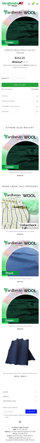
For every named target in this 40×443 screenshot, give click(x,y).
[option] (20, 27)
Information (9, 401)
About (6, 396)
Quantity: (5, 78)
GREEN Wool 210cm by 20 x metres (20, 172)
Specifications (8, 101)
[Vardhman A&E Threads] (13, 4)
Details (5, 96)
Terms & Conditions (25, 415)
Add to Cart (20, 85)
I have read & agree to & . (20, 416)
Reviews (5, 111)
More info (25, 62)
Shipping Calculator (11, 106)
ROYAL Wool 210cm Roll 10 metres (20, 278)
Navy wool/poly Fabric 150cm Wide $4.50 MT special (20, 373)
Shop (5, 392)
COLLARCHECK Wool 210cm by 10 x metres (20, 231)
